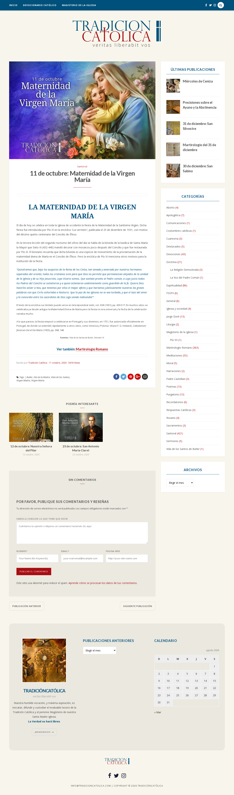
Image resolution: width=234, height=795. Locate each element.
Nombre (21, 551)
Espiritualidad (174, 285)
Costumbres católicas (179, 230)
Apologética (173, 215)
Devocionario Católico (39, 5)
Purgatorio (172, 394)
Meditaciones (174, 355)
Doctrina (171, 262)
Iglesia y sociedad (176, 308)
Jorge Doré (172, 316)
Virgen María (37, 380)
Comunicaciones (176, 223)
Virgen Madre (23, 380)
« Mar (157, 712)
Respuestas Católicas (179, 410)
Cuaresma (172, 238)
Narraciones (173, 371)
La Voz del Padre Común (184, 277)
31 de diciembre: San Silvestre (198, 126)
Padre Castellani (175, 379)
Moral (169, 363)
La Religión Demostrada (184, 269)
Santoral (82, 166)
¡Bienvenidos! (43, 732)
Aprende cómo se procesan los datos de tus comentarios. (103, 583)
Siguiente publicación (137, 606)
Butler (30, 377)
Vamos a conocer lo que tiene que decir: (42, 518)
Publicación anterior (26, 606)
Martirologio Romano (92, 349)
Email (65, 551)
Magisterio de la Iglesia (79, 5)
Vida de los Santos (60, 377)
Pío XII (174, 340)
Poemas (171, 386)
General (171, 301)
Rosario (171, 418)
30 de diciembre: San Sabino (198, 168)
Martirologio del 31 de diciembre (199, 147)
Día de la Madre (42, 377)
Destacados (173, 246)
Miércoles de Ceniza (198, 81)
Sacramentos (174, 425)
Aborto (170, 207)
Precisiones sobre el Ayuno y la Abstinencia (199, 104)
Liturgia (170, 324)
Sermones (172, 441)
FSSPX (170, 293)
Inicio (13, 5)
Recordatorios (174, 402)
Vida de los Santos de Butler (183, 449)
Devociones (173, 254)
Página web (113, 551)
